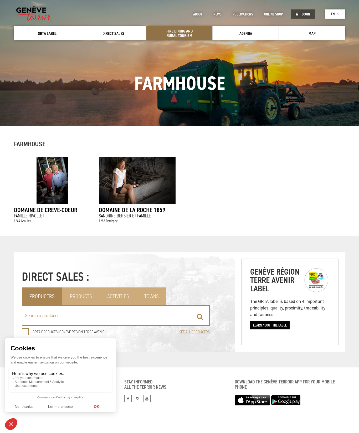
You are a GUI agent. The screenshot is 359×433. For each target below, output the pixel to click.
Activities (118, 296)
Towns (151, 296)
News (217, 14)
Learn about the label (270, 325)
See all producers (194, 331)
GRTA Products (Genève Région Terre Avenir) (69, 331)
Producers (42, 296)
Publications (243, 14)
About (197, 14)
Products (81, 296)
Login (305, 14)
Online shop (273, 14)
